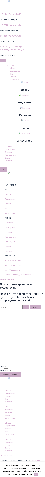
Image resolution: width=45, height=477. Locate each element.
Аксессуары (15, 79)
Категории (9, 65)
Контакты (9, 160)
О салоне (9, 146)
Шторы (13, 68)
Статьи (8, 158)
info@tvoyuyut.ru (11, 35)
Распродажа (10, 155)
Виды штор (15, 71)
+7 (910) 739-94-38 (10, 24)
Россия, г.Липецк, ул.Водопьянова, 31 (12, 48)
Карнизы (13, 76)
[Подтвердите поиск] (26, 307)
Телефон (4, 370)
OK (36, 474)
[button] (7, 279)
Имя (2, 366)
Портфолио (10, 149)
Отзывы (8, 152)
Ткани (12, 74)
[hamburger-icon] (3, 60)
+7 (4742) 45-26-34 (10, 14)
